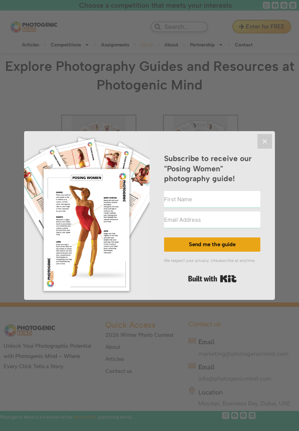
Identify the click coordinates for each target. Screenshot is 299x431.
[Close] (264, 141)
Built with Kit (212, 278)
